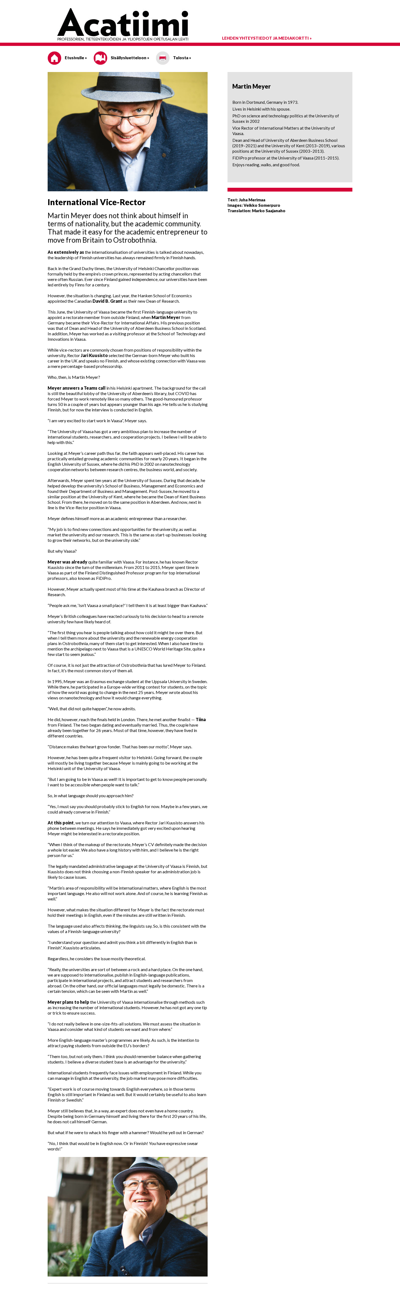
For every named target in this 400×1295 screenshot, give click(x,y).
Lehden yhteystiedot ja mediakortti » (267, 38)
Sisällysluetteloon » (129, 57)
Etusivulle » (75, 57)
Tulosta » (181, 57)
